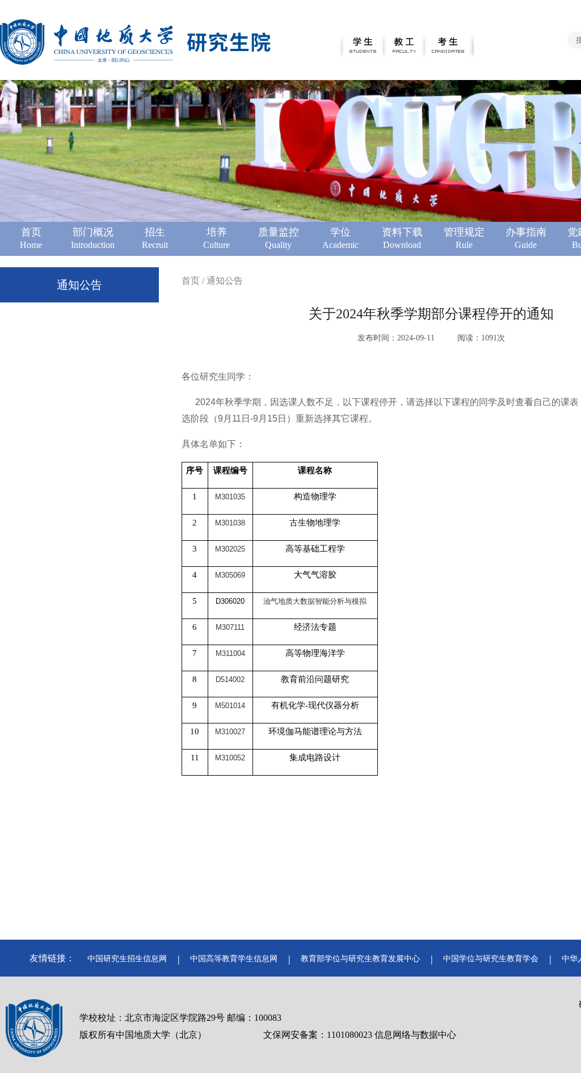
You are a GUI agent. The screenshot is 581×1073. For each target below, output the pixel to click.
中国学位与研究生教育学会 (490, 958)
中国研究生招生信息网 (127, 958)
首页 (191, 280)
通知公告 (79, 285)
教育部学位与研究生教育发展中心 (360, 958)
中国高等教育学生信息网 (233, 958)
